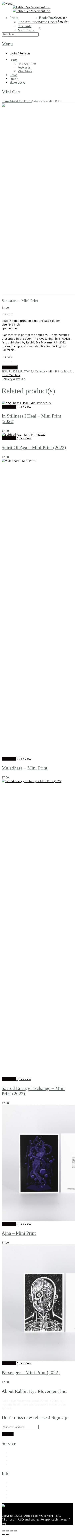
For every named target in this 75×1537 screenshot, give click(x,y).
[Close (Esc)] (15, 1530)
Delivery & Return (13, 379)
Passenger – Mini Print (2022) (31, 1372)
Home (5, 101)
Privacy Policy (18, 1494)
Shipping (16, 1464)
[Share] (11, 1530)
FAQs (13, 1460)
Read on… (19, 1408)
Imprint (15, 1498)
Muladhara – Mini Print (24, 767)
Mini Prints (26, 30)
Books (43, 18)
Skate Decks (48, 22)
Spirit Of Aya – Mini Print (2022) (34, 447)
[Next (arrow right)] (7, 1534)
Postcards (24, 26)
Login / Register (63, 19)
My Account (17, 1453)
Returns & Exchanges (24, 1487)
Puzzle (53, 18)
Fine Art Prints (28, 22)
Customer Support (22, 1457)
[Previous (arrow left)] (3, 1534)
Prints (14, 18)
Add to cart (9, 367)
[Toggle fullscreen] (7, 1530)
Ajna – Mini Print (19, 1233)
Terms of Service (21, 1490)
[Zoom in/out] (3, 1530)
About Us (16, 1483)
